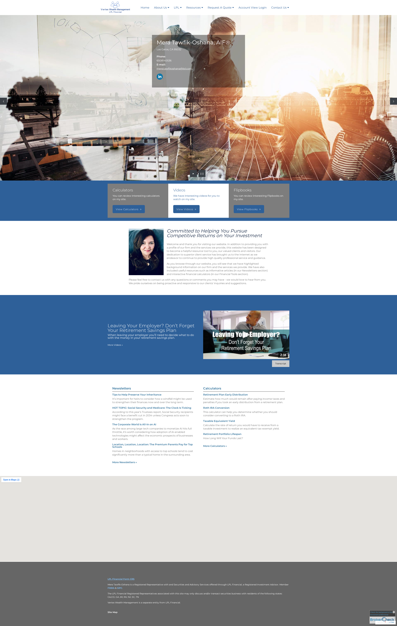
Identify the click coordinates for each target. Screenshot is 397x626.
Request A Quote (220, 7)
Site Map (113, 612)
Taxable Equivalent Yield (219, 421)
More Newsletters (124, 462)
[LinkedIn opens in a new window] (160, 77)
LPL (176, 7)
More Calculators (215, 446)
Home (145, 7)
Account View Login (253, 7)
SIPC (119, 588)
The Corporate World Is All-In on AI (134, 424)
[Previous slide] (3, 101)
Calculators (212, 388)
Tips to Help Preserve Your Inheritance (136, 394)
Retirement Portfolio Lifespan (222, 434)
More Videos (115, 345)
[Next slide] (393, 101)
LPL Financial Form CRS (121, 579)
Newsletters (121, 388)
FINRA (111, 588)
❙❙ (202, 173)
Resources (193, 7)
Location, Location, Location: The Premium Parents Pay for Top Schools (152, 445)
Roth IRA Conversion (216, 407)
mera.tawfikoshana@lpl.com (174, 68)
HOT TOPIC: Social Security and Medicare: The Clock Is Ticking (151, 407)
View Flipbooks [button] (247, 209)
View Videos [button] (184, 209)
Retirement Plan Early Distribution (225, 394)
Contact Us (279, 7)
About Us (160, 7)
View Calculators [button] (127, 209)
